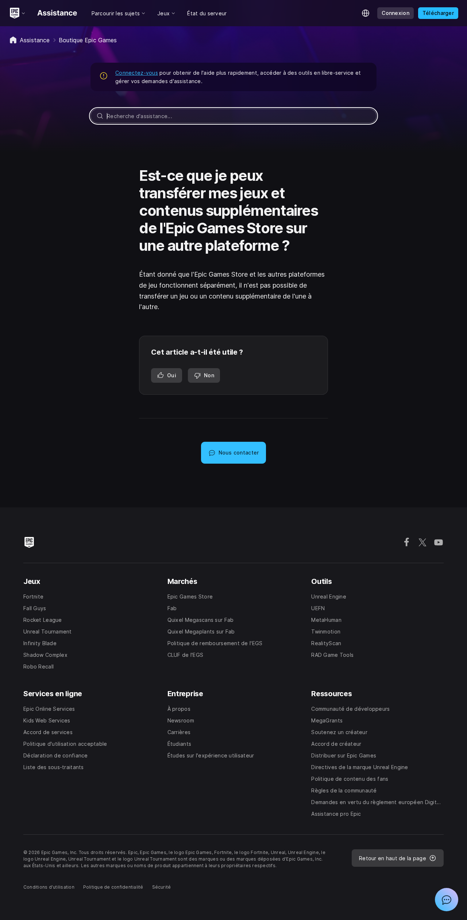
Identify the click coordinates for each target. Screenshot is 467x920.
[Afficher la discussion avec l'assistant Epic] (446, 899)
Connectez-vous (136, 73)
